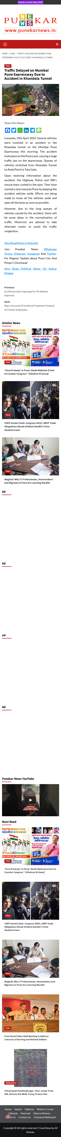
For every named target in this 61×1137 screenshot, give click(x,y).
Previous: (26, 291)
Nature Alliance (41, 1113)
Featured (25, 1113)
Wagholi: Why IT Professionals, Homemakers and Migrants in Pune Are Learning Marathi (28, 481)
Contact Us (25, 1117)
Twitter (51, 253)
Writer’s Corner (45, 1109)
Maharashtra (11, 1083)
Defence (29, 1109)
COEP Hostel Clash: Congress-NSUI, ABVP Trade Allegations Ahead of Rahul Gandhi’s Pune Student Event (30, 426)
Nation (18, 1109)
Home (8, 1109)
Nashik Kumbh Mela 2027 (30, 2)
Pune (8, 66)
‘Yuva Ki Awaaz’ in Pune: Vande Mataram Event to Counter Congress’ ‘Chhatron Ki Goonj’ (29, 372)
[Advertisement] (30, 527)
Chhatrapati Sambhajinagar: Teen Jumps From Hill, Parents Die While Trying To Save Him (28, 1092)
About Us (10, 1117)
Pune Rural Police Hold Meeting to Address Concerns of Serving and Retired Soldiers (26, 1038)
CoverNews (44, 1127)
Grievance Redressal (45, 1117)
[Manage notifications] (8, 1116)
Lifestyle (13, 1113)
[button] (5, 44)
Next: (29, 306)
